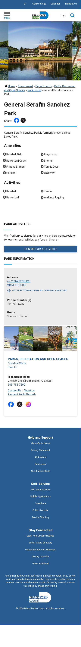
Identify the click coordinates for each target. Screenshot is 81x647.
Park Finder (34, 90)
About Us (29, 390)
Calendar (55, 3)
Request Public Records (22, 394)
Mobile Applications (40, 496)
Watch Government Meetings (40, 549)
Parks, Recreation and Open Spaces (38, 359)
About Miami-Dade (40, 471)
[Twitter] (23, 120)
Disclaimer (40, 464)
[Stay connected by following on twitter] (20, 404)
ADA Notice (40, 457)
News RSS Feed (40, 563)
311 (25, 3)
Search (72, 15)
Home (11, 86)
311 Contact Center (40, 489)
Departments (44, 86)
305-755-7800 (16, 384)
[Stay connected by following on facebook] (12, 404)
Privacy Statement (40, 450)
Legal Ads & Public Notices (40, 535)
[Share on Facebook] (17, 120)
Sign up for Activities (40, 249)
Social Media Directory (40, 542)
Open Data (40, 503)
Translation (71, 3)
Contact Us (14, 390)
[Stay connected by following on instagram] (29, 404)
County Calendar (40, 556)
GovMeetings (39, 3)
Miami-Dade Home (40, 443)
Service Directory (40, 517)
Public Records (40, 510)
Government (25, 86)
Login (63, 15)
